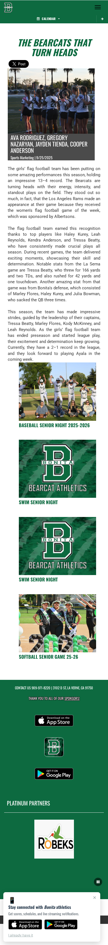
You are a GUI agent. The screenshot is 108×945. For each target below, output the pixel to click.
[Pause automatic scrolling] (98, 882)
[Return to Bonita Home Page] (8, 7)
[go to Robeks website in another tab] (54, 839)
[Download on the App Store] (25, 924)
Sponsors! (72, 698)
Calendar (49, 18)
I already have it (20, 935)
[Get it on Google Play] (61, 924)
